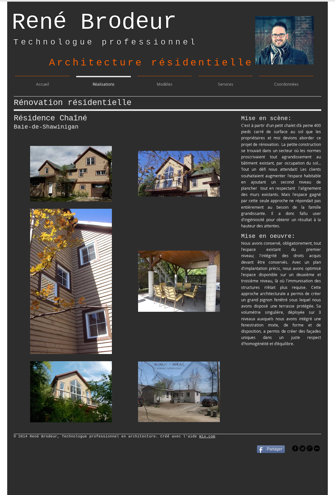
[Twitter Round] (302, 448)
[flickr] (317, 448)
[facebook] (295, 448)
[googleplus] (310, 448)
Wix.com (207, 436)
